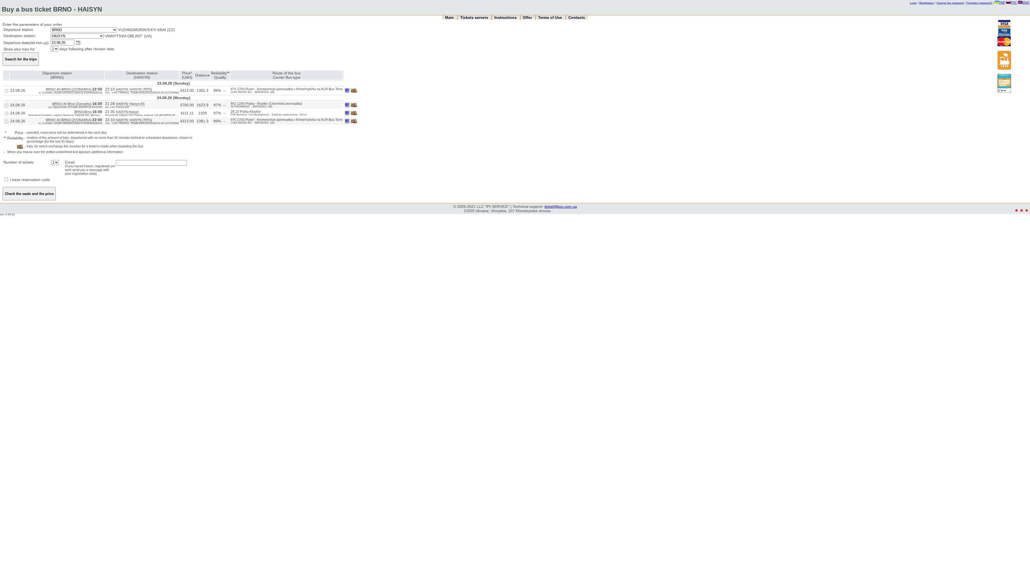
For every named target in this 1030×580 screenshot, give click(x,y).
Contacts (576, 17)
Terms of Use (550, 17)
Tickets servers (474, 17)
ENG (1025, 3)
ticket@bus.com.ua (561, 206)
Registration (926, 2)
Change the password (950, 2)
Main (450, 17)
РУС (1013, 3)
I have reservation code (29, 179)
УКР (1002, 3)
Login (913, 2)
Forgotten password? (979, 2)
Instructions (506, 17)
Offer (528, 17)
